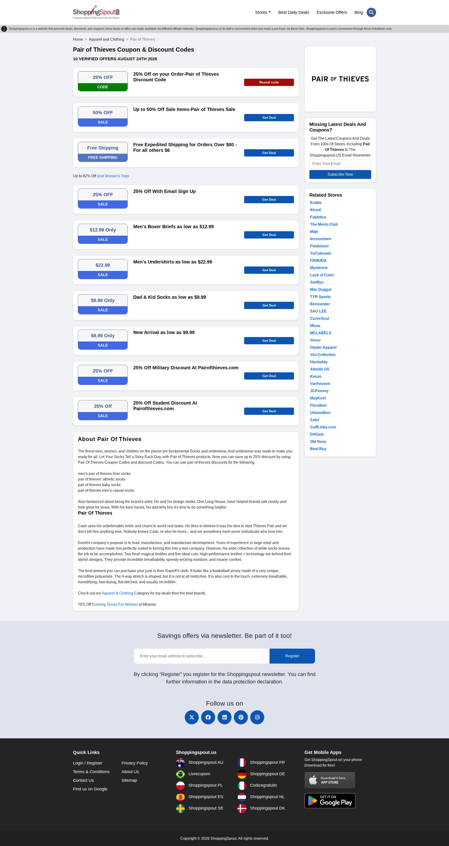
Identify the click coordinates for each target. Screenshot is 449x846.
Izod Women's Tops (113, 176)
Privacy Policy (135, 763)
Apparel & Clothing (117, 593)
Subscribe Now (340, 174)
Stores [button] (261, 12)
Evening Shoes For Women (115, 604)
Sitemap (129, 780)
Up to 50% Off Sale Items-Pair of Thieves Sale (184, 109)
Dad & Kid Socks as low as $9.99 (169, 297)
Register (292, 656)
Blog (359, 12)
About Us (130, 771)
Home (78, 39)
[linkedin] (224, 717)
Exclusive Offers (332, 12)
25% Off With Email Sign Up (164, 191)
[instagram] (257, 717)
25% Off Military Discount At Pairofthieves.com (186, 367)
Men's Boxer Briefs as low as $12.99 (173, 226)
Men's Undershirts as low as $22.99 (172, 261)
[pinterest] (241, 717)
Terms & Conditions (91, 771)
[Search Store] (371, 12)
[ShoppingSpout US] (96, 12)
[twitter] (192, 717)
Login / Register (87, 763)
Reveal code (269, 82)
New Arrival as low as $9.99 (164, 332)
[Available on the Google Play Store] (329, 800)
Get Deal (269, 117)
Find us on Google (90, 789)
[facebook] (208, 717)
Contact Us (83, 780)
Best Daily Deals (293, 12)
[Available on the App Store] (329, 780)
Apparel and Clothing (106, 39)
